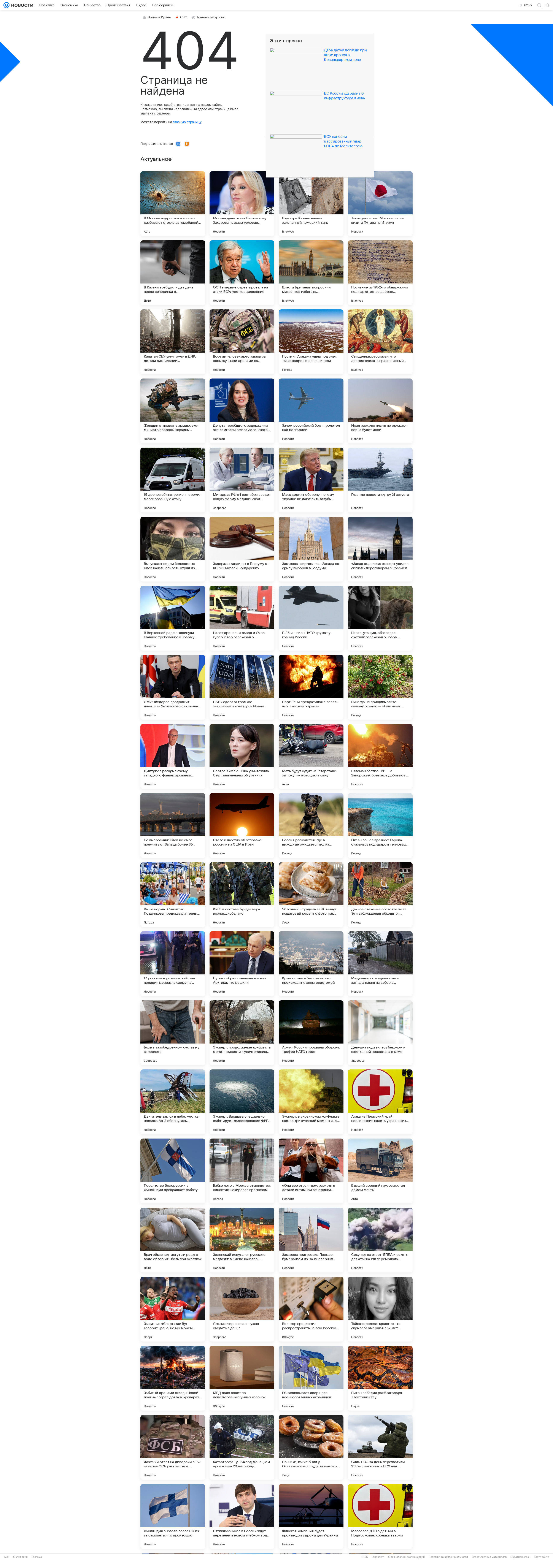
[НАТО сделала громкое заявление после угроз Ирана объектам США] (242, 687)
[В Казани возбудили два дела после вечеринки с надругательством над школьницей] (172, 272)
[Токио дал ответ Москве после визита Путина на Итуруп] (380, 203)
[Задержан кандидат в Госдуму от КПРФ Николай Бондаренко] (242, 549)
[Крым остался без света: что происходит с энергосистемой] (311, 963)
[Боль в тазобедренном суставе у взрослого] (172, 1032)
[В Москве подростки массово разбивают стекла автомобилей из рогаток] (172, 203)
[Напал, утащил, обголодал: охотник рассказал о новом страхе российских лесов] (380, 618)
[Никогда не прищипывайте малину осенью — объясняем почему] (380, 687)
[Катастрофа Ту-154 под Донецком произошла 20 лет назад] (242, 1447)
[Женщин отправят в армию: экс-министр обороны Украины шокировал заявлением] (172, 411)
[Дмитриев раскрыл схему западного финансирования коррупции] (172, 756)
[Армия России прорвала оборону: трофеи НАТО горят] (311, 1032)
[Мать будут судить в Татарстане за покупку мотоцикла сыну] (311, 756)
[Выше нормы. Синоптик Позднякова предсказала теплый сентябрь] (172, 894)
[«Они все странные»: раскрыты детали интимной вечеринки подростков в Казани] (311, 1171)
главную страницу (187, 122)
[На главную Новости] (21, 5)
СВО (183, 17)
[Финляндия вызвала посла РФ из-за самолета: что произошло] (172, 1516)
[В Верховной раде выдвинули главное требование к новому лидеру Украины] (172, 618)
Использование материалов (489, 1556)
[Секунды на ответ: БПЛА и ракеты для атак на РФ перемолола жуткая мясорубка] (380, 1240)
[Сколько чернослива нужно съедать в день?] (242, 1309)
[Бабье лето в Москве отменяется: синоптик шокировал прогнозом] (242, 1171)
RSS (365, 1556)
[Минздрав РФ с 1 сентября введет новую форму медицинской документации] (242, 480)
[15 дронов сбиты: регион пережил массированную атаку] (172, 480)
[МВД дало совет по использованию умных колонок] (242, 1378)
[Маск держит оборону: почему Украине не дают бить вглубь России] (311, 480)
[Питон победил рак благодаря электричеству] (380, 1378)
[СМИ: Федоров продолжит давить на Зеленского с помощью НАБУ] (172, 687)
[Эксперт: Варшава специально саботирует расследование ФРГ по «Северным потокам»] (242, 1101)
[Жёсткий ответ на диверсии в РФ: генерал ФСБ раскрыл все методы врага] (172, 1447)
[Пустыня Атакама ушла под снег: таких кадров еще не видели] (311, 341)
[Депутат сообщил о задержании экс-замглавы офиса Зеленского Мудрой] (242, 411)
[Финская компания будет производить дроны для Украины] (311, 1516)
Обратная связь (520, 1556)
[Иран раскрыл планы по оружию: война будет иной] (380, 411)
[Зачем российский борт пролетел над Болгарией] (311, 411)
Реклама (37, 1556)
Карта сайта (541, 1556)
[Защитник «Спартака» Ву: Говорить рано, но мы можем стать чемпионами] (172, 1309)
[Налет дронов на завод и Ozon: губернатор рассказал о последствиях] (242, 618)
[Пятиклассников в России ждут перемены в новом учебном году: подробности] (242, 1516)
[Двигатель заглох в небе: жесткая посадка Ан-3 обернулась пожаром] (172, 1101)
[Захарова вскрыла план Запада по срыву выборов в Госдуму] (311, 549)
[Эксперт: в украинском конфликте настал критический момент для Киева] (311, 1101)
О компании (20, 1556)
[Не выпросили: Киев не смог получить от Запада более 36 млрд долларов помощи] (172, 825)
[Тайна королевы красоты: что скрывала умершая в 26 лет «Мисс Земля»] (380, 1309)
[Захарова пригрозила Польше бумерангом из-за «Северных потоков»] (311, 1240)
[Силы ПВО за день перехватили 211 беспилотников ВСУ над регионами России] (380, 1447)
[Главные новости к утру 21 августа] (380, 480)
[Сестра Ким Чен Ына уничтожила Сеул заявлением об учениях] (242, 756)
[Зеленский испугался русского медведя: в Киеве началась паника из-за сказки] (242, 1240)
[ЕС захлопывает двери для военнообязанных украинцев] (311, 1378)
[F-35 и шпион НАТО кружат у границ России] (311, 618)
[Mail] (6, 5)
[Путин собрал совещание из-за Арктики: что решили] (242, 963)
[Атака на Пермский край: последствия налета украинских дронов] (380, 1101)
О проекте (378, 1556)
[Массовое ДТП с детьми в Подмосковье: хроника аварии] (380, 1516)
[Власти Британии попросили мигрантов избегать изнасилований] (311, 272)
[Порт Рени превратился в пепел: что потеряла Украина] (311, 687)
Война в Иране (159, 17)
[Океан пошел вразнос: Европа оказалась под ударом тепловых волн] (380, 825)
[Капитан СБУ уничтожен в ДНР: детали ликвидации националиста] (172, 341)
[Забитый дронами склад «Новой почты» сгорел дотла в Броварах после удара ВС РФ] (172, 1378)
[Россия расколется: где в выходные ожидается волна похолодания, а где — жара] (311, 825)
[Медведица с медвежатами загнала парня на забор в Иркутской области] (380, 963)
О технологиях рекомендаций (406, 1556)
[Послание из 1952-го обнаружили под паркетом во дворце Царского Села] (380, 272)
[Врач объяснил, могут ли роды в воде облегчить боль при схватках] (172, 1240)
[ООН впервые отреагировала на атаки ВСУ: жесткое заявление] (242, 272)
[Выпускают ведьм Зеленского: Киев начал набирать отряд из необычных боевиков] (172, 549)
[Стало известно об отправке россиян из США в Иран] (242, 825)
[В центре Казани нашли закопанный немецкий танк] (311, 203)
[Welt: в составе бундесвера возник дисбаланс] (242, 894)
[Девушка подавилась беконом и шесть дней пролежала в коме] (380, 1032)
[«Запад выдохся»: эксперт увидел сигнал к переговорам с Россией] (380, 549)
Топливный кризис (211, 17)
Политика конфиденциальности (448, 1556)
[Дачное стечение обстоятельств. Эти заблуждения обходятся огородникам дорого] (380, 894)
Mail (6, 1556)
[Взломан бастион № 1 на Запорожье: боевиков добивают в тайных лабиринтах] (380, 756)
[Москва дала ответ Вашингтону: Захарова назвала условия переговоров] (242, 203)
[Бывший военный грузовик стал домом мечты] (380, 1171)
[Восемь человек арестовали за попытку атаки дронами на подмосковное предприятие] (242, 341)
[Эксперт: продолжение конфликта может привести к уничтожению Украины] (242, 1032)
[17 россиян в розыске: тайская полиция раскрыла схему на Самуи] (172, 963)
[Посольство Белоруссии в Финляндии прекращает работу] (172, 1171)
